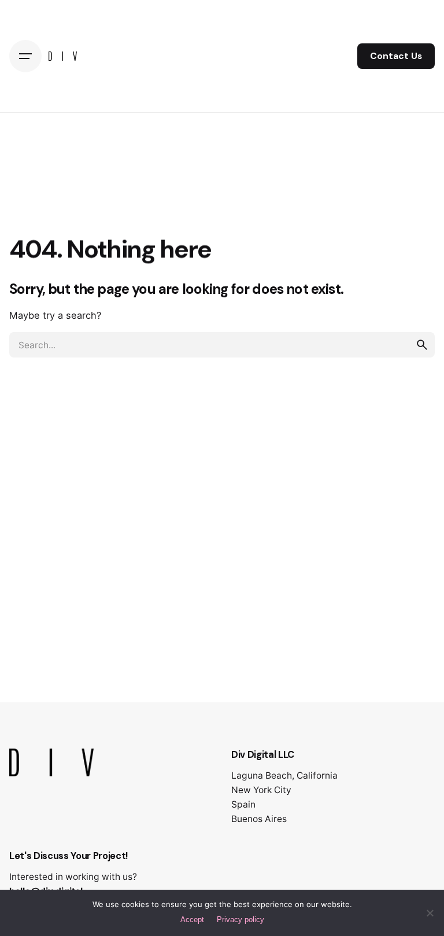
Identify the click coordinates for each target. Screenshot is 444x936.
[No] (429, 913)
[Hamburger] (25, 56)
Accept (192, 919)
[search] (422, 345)
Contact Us (396, 56)
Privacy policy (240, 919)
